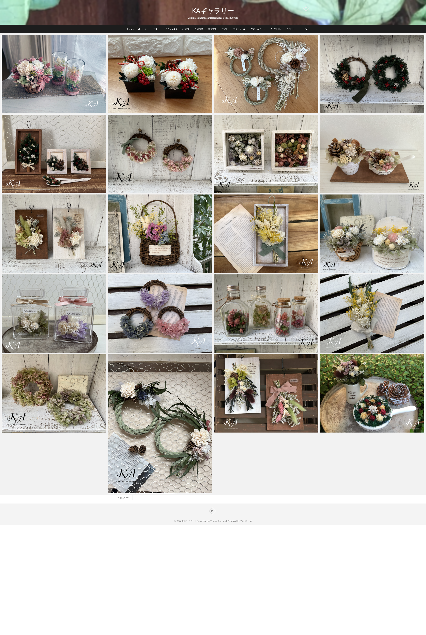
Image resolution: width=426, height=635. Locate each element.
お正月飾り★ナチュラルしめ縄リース (238, 111)
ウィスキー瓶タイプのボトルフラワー (238, 351)
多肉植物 (199, 28)
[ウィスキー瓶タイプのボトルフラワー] (266, 313)
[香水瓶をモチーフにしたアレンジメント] (54, 313)
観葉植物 (212, 28)
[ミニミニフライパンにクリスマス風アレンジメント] (372, 393)
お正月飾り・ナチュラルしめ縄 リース (132, 491)
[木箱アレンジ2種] (266, 154)
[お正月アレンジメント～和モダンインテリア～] (160, 74)
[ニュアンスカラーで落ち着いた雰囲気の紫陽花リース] (54, 393)
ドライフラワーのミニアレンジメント (344, 271)
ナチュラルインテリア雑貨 (177, 28)
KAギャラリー (213, 11)
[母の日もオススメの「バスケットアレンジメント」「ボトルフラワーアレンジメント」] (54, 74)
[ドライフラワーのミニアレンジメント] (372, 233)
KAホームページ (258, 28)
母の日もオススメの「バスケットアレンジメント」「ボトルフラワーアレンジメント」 (53, 111)
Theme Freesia (218, 521)
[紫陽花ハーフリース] (160, 313)
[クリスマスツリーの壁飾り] (54, 154)
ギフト (225, 28)
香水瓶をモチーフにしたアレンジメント (27, 351)
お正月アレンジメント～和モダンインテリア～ (137, 111)
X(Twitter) (276, 28)
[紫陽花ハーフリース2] (160, 154)
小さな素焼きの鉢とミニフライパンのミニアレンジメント (355, 191)
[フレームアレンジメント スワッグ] (266, 233)
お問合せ (291, 28)
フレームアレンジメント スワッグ (237, 271)
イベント (156, 28)
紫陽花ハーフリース (122, 351)
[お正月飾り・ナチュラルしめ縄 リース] (160, 424)
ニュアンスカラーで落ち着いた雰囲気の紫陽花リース (35, 431)
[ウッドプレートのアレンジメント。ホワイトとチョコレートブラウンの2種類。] (54, 233)
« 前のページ (124, 497)
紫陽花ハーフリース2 (123, 191)
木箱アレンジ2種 (226, 191)
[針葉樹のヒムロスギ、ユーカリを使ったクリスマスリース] (372, 74)
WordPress (246, 521)
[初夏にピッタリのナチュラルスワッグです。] (372, 313)
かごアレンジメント (122, 271)
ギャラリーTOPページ (136, 28)
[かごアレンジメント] (160, 233)
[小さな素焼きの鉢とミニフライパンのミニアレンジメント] (372, 154)
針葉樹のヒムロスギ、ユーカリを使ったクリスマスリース (355, 111)
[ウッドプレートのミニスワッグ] (266, 393)
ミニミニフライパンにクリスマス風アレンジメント (352, 431)
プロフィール (239, 28)
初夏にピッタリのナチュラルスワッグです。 (348, 351)
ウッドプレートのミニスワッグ (234, 431)
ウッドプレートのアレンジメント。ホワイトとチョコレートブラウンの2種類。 (49, 271)
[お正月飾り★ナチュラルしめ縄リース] (266, 74)
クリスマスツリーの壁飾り (20, 191)
